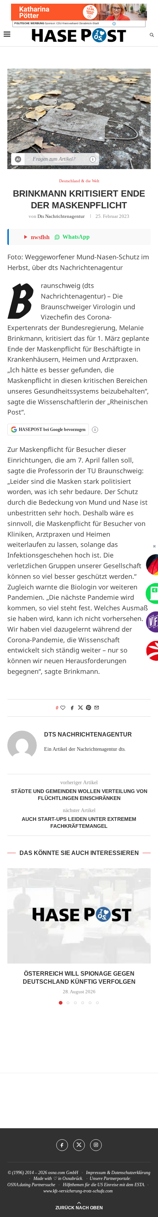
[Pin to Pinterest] (88, 708)
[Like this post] (62, 708)
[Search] (151, 35)
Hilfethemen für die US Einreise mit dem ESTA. (104, 1184)
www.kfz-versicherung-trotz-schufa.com (78, 1191)
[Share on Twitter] (80, 708)
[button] (13, 936)
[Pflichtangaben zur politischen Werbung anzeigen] (114, 24)
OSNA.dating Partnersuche (31, 1184)
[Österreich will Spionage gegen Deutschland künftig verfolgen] (79, 916)
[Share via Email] (96, 708)
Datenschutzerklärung (130, 1172)
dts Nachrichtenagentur (61, 216)
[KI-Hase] (18, 159)
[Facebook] (62, 1145)
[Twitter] (79, 1145)
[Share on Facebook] (72, 708)
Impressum (96, 1172)
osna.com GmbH (63, 1172)
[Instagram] (96, 1145)
